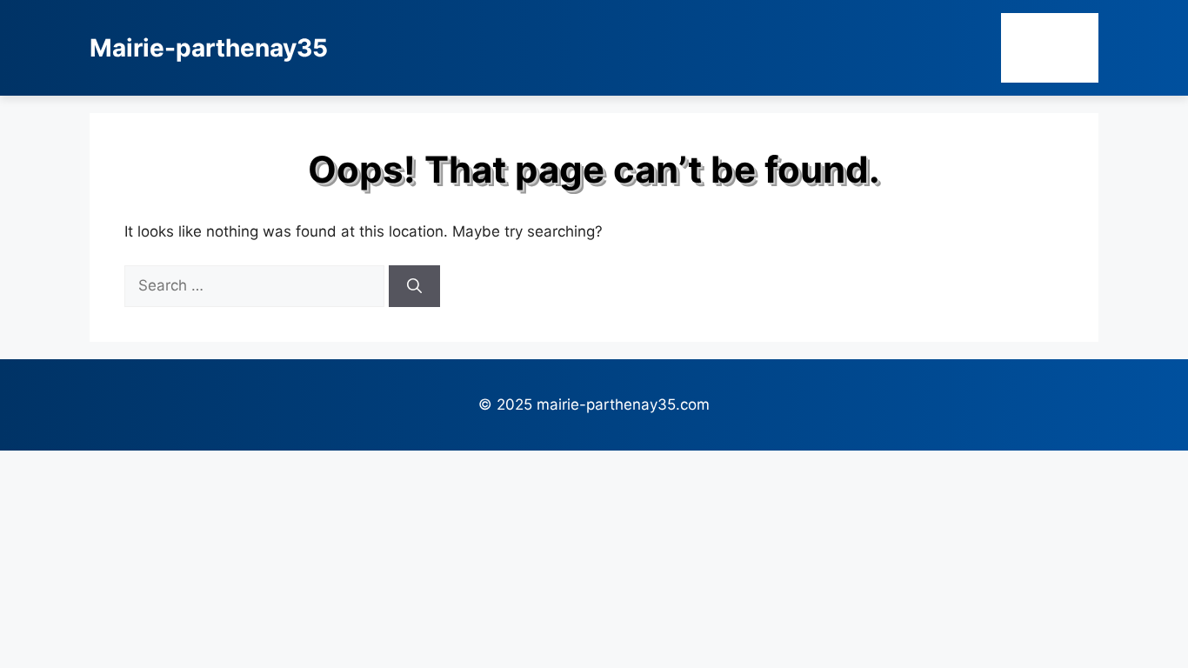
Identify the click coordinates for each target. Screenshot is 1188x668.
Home (1049, 47)
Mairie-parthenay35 (209, 48)
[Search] (414, 286)
